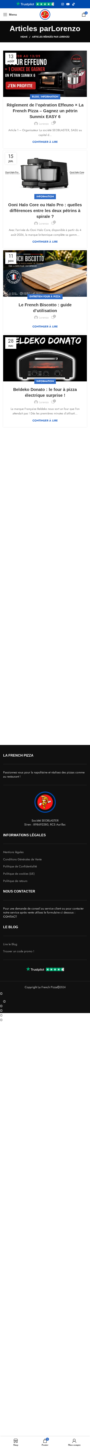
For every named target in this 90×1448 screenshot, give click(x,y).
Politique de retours (15, 881)
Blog (35, 97)
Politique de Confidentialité (20, 866)
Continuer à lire (45, 141)
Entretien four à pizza (45, 296)
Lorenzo (65, 28)
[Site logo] (45, 14)
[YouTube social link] (68, 4)
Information (49, 97)
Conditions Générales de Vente (22, 859)
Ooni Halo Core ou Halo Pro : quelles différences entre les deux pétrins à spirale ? (45, 211)
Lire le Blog (10, 944)
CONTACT (10, 916)
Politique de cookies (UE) (19, 874)
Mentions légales (13, 852)
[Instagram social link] (62, 4)
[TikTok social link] (73, 4)
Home (24, 36)
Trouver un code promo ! (18, 951)
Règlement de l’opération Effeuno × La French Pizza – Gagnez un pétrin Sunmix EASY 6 (45, 111)
